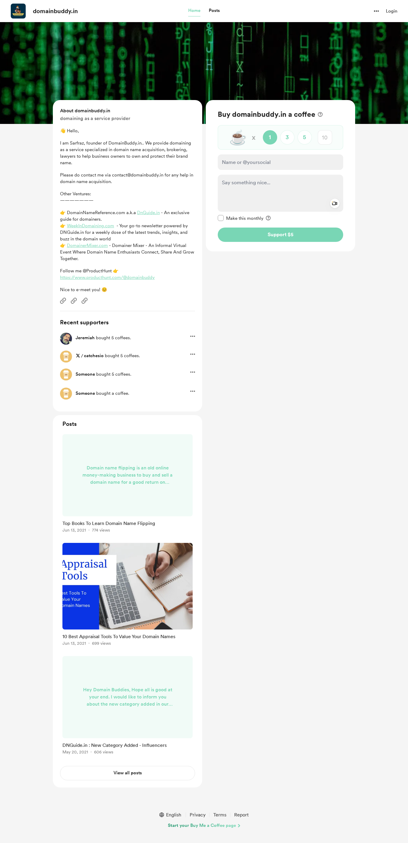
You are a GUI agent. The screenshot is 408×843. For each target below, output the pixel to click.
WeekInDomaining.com (90, 225)
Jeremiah (85, 337)
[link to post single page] (127, 484)
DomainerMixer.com (87, 245)
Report (241, 815)
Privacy (197, 815)
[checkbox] (240, 218)
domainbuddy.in (55, 11)
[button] (194, 11)
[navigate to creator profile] (18, 11)
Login (391, 11)
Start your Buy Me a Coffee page (202, 825)
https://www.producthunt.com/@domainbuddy (107, 277)
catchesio (94, 355)
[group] (127, 484)
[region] (280, 175)
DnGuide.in (148, 212)
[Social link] (63, 301)
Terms (219, 815)
